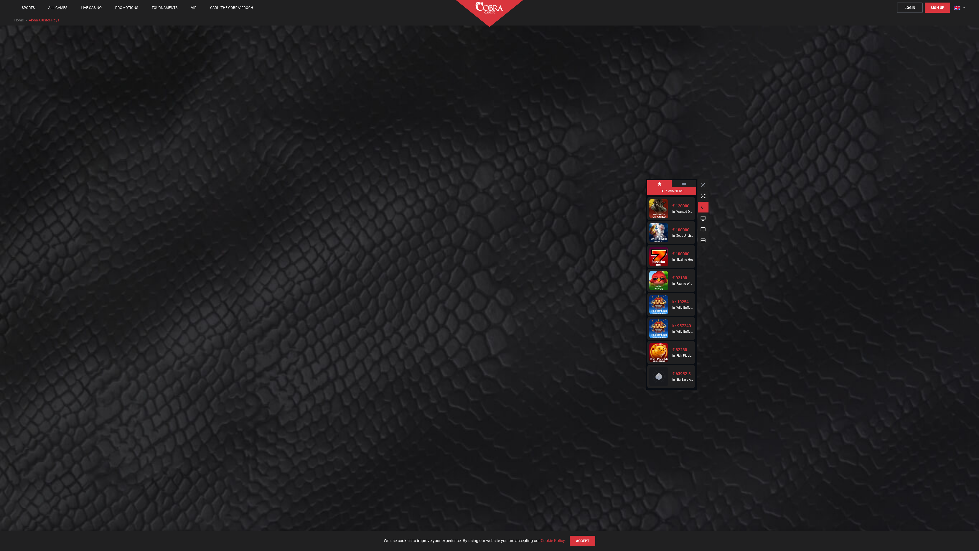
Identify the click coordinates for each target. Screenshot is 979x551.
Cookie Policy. (553, 540)
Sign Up (937, 8)
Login (910, 8)
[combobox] (959, 7)
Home (19, 20)
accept (582, 541)
